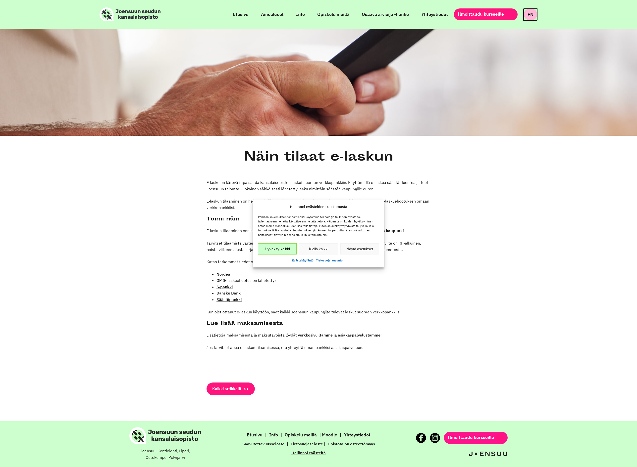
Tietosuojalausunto (329, 260)
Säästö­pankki (229, 299)
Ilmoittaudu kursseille (481, 14)
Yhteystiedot (357, 435)
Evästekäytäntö (303, 260)
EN (530, 14)
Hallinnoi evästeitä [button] (308, 452)
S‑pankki (224, 286)
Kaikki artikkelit (226, 388)
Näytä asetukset (359, 249)
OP (219, 280)
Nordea (223, 274)
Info (273, 435)
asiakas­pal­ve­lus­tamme (359, 335)
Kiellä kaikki (318, 249)
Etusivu (255, 435)
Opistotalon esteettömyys (351, 443)
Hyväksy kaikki (277, 249)
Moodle (329, 435)
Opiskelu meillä (301, 435)
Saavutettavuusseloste (263, 443)
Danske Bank (228, 293)
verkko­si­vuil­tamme (315, 335)
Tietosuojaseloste (307, 443)
